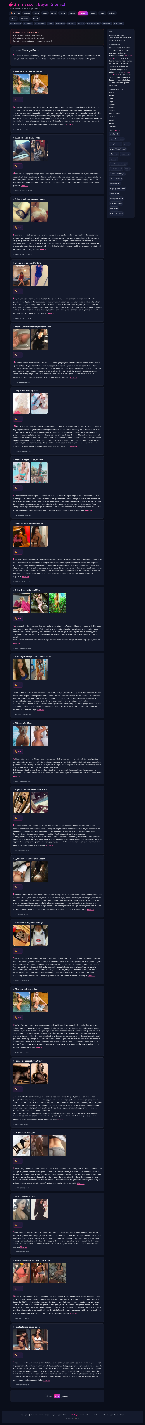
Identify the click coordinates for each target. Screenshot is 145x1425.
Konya (53, 13)
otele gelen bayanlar (93, 23)
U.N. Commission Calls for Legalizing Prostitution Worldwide (120, 36)
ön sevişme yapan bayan (118, 164)
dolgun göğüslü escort (117, 189)
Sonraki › (65, 1396)
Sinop (45, 13)
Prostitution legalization (117, 40)
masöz (127, 169)
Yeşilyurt (112, 116)
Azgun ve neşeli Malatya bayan (29, 460)
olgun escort (71, 23)
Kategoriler (117, 89)
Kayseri (62, 13)
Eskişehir (112, 13)
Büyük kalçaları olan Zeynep (27, 138)
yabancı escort (118, 23)
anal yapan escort (15, 23)
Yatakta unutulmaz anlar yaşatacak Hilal (33, 327)
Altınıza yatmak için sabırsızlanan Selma (33, 656)
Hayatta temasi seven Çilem (27, 1327)
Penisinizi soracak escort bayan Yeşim (32, 1260)
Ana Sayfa (16, 51)
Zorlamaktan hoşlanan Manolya (29, 922)
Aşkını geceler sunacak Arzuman (30, 199)
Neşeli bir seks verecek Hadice (29, 524)
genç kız (50, 23)
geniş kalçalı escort (116, 213)
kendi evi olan (60, 23)
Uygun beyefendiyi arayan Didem (30, 859)
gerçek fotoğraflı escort (118, 149)
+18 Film (13, 18)
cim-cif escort (28, 23)
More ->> (69, 124)
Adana (102, 13)
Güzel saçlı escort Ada (25, 1196)
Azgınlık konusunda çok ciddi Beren (31, 789)
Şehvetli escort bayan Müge (27, 590)
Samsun (27, 13)
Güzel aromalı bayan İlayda (27, 989)
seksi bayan (114, 154)
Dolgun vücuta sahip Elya (26, 391)
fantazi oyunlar (115, 184)
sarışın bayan (125, 154)
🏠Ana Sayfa (15, 13)
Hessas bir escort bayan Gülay (28, 1061)
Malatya (83, 13)
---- (19, 100)
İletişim (35, 18)
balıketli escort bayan (117, 174)
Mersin (36, 13)
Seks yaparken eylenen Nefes (28, 71)
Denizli (93, 13)
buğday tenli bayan (116, 198)
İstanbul (72, 13)
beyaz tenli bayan (116, 169)
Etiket (114, 130)
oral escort (81, 23)
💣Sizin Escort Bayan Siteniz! (37, 4)
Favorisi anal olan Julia (25, 1133)
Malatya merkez (114, 113)
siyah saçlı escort (116, 179)
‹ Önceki (49, 1396)
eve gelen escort (40, 23)
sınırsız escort (107, 23)
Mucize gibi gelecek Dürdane (28, 263)
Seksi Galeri (25, 18)
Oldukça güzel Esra (23, 723)
